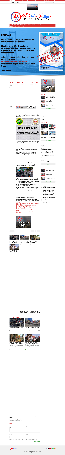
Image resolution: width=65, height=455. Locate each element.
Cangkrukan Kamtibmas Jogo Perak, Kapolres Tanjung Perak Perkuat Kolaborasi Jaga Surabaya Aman (50, 105)
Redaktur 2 (12, 85)
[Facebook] (46, 448)
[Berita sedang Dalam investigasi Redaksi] (43, 101)
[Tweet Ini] (33, 231)
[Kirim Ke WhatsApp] (39, 231)
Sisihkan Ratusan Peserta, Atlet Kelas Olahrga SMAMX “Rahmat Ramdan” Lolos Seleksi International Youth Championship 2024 (49, 200)
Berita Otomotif (34, 24)
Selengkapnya (48, 108)
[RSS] (54, 448)
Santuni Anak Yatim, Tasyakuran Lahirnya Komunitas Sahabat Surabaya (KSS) (49, 194)
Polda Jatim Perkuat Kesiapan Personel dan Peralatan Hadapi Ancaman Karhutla (28, 213)
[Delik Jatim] (32, 16)
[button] (53, 2)
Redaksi (13, 2)
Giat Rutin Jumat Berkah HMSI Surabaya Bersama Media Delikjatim (49, 203)
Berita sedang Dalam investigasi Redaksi (49, 101)
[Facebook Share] (32, 231)
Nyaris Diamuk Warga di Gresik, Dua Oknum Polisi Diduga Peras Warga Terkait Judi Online (27, 210)
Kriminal (19, 26)
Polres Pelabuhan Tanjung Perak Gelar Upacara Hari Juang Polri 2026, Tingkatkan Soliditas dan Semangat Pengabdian (26, 206)
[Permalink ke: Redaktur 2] (10, 85)
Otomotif (21, 24)
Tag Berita (29, 24)
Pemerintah (11, 26)
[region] (32, 53)
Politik (18, 24)
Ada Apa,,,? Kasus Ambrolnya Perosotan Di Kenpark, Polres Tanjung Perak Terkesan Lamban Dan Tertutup (49, 188)
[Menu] (10, 2)
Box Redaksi (26, 451)
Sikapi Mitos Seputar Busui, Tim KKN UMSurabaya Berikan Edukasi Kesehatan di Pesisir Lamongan (49, 197)
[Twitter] (48, 448)
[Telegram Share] (37, 231)
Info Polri (16, 26)
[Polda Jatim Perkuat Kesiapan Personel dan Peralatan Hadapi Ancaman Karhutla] (35, 277)
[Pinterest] (50, 448)
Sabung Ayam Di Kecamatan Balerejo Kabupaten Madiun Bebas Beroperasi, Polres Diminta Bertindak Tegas (27, 208)
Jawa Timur (43, 113)
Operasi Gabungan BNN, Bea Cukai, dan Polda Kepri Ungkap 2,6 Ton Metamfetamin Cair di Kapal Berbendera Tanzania (25, 0)
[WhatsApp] (53, 448)
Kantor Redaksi (38, 451)
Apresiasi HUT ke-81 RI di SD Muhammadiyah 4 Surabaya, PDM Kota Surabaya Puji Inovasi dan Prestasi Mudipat (48, 158)
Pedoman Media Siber (32, 451)
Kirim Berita (17, 2)
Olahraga (25, 24)
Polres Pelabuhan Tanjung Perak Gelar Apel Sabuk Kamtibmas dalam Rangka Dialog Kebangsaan (27, 212)
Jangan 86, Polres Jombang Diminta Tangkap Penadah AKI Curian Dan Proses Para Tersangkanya (27, 204)
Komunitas (23, 26)
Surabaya (43, 115)
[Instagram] (51, 448)
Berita (15, 24)
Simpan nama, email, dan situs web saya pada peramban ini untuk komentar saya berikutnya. (23, 439)
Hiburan (39, 24)
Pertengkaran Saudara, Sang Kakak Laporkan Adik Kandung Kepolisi (48, 191)
